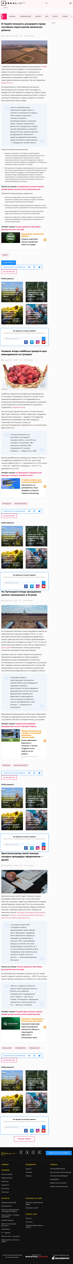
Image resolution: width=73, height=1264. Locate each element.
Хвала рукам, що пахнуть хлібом (10, 1240)
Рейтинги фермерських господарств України (10, 1210)
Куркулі (28, 1169)
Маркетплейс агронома (59, 1186)
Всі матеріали (9, 271)
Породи (28, 1176)
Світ (46, 16)
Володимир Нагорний (35, 912)
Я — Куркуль (6, 1233)
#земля (5, 255)
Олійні (65, 16)
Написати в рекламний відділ (34, 1203)
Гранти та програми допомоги (8, 1224)
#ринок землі (7, 1048)
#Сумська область (21, 503)
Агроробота (54, 1179)
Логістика (5, 1192)
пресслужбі (6, 648)
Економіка (5, 1188)
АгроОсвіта (5, 1229)
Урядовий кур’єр (18, 407)
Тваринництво (6, 1178)
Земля (38, 16)
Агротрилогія (6, 1206)
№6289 (44, 67)
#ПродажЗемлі (21, 1048)
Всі (3, 16)
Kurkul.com (25, 918)
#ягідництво (7, 503)
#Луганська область (20, 765)
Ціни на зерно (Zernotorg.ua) (60, 1172)
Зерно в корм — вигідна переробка (10, 1216)
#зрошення (6, 765)
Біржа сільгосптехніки (58, 1183)
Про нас (29, 1218)
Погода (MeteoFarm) (57, 1169)
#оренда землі (34, 1048)
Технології (5, 1185)
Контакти (29, 1222)
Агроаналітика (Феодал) (59, 1176)
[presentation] (1, 16)
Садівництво (25, 16)
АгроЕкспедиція (7, 1220)
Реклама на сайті (32, 1208)
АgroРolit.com (7, 83)
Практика (4, 1181)
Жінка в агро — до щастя (10, 1236)
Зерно (55, 16)
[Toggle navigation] (70, 3)
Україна (12, 16)
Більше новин (24, 1139)
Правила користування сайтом (34, 1226)
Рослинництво (6, 1174)
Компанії (29, 1172)
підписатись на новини (59, 1153)
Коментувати (8, 262)
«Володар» (20, 912)
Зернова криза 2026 (8, 1202)
